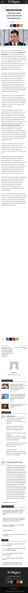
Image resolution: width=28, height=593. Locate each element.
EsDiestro (13, 21)
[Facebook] (11, 25)
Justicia (16, 10)
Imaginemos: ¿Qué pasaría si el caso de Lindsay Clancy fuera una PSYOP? (18, 406)
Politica (20, 10)
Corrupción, (7, 6)
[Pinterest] (18, 25)
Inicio (2, 6)
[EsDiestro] (9, 22)
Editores (12, 10)
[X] (14, 25)
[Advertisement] (14, 273)
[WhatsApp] (21, 25)
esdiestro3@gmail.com (17, 579)
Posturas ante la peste (8, 530)
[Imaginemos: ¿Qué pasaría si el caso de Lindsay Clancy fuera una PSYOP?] (5, 406)
